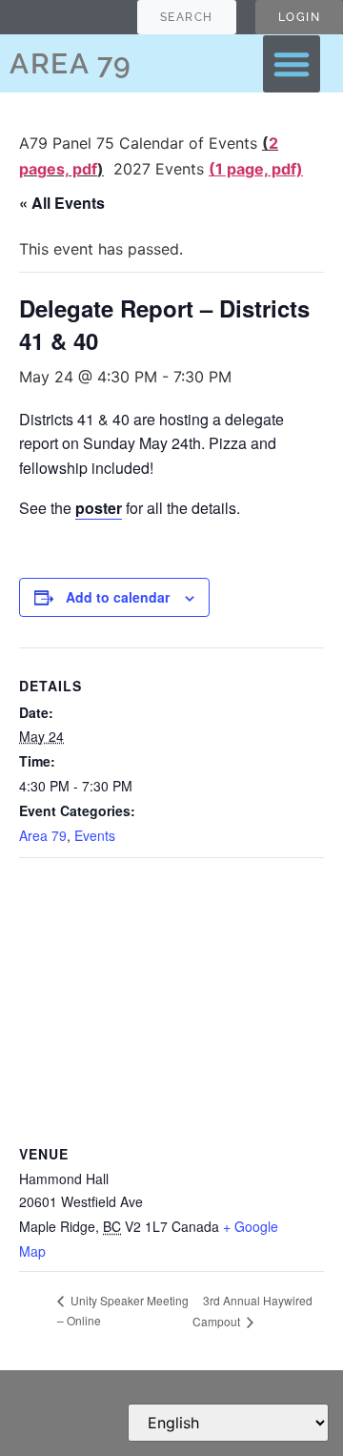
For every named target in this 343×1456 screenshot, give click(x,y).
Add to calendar (118, 596)
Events (94, 835)
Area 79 (43, 835)
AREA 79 (71, 63)
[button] (291, 63)
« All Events (62, 203)
